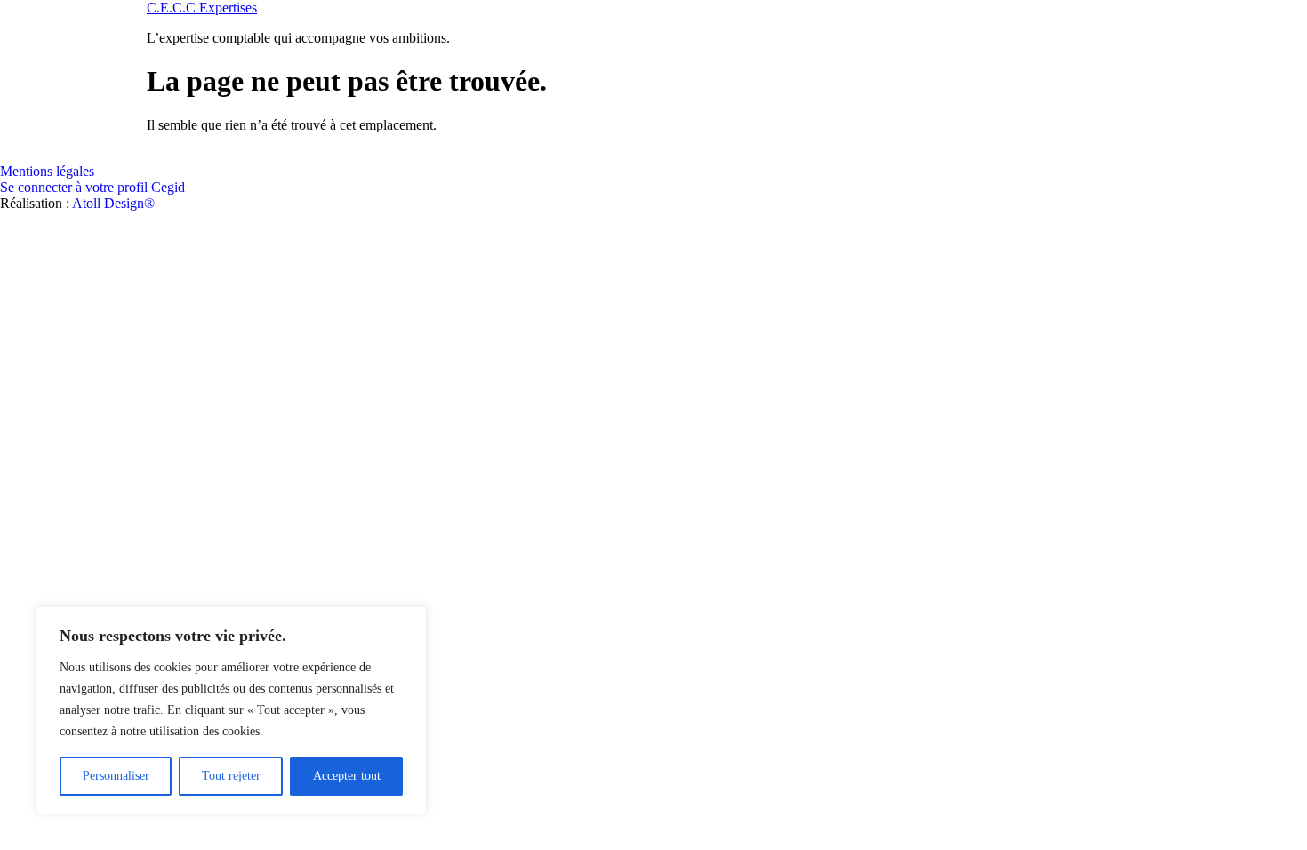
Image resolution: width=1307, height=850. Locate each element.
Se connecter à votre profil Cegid (92, 187)
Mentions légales (47, 171)
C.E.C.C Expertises (202, 7)
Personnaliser (116, 775)
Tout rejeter (231, 775)
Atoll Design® (113, 203)
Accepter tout (347, 775)
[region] (231, 710)
